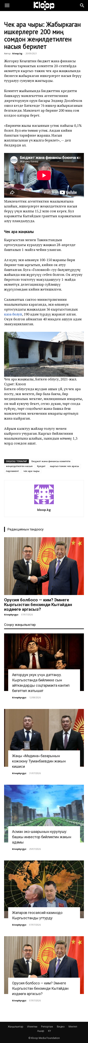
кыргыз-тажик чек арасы (64, 466)
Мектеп (73, 1026)
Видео (61, 1026)
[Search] (82, 5)
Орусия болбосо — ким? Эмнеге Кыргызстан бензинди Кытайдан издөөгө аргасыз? (38, 604)
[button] (7, 5)
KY (49, 1031)
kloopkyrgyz (11, 614)
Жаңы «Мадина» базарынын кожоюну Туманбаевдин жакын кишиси (39, 761)
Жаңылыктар (15, 1026)
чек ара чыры (31, 470)
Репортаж (47, 1026)
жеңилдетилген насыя (19, 466)
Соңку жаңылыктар (20, 625)
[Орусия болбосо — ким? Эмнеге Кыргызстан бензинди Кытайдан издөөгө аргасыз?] (44, 566)
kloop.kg (17, 53)
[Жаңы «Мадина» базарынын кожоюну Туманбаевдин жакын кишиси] (44, 738)
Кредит (41, 466)
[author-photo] (44, 504)
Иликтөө (32, 1026)
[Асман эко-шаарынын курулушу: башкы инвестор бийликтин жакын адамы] (44, 813)
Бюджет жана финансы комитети (51, 461)
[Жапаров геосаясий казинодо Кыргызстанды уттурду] (44, 889)
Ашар (40, 1031)
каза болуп (13, 314)
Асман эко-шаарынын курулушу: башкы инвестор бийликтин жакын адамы (41, 836)
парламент (12, 470)
